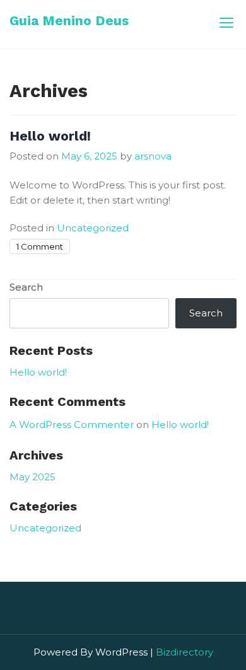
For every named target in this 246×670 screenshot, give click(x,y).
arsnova (153, 156)
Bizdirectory (184, 652)
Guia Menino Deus (69, 20)
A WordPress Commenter (71, 424)
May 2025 (32, 477)
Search (26, 287)
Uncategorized (93, 228)
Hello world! (50, 136)
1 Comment (39, 246)
